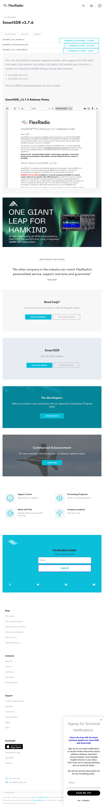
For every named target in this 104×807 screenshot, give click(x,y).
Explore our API (52, 416)
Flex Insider (9, 677)
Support (9, 695)
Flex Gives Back (11, 682)
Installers (24, 34)
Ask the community (38, 317)
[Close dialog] (101, 719)
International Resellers (14, 632)
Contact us (9, 671)
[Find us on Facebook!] (10, 584)
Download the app (12, 752)
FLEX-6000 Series (10, 34)
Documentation (11, 717)
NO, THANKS (84, 801)
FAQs (7, 727)
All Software (10, 17)
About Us (8, 661)
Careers (8, 666)
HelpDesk (9, 706)
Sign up (65, 568)
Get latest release (39, 365)
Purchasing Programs (14, 621)
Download (38, 746)
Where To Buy (10, 637)
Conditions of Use (43, 797)
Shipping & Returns (13, 642)
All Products (10, 616)
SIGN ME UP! (83, 793)
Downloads (10, 740)
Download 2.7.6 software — (79, 40)
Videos (7, 722)
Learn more (52, 463)
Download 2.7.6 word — (81, 51)
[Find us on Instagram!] (66, 584)
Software (9, 763)
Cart (91, 6)
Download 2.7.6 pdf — (81, 46)
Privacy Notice (37, 800)
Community (9, 711)
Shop (7, 610)
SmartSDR (37, 34)
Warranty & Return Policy (15, 626)
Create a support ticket (14, 701)
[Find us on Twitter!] (38, 584)
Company (9, 655)
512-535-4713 (14, 778)
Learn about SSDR (66, 365)
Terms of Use (9, 792)
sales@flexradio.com (17, 782)
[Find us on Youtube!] (94, 584)
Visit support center (66, 317)
